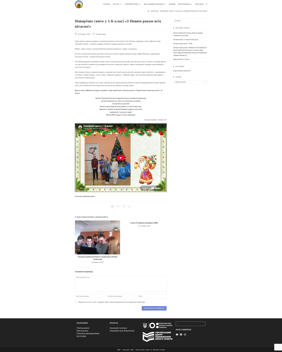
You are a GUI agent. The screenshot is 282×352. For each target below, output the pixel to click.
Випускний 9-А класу (181, 59)
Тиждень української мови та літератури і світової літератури (97, 258)
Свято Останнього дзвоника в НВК (144, 223)
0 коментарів (101, 34)
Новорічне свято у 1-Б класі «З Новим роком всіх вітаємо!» (183, 11)
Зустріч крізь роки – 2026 (182, 43)
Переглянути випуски (181, 71)
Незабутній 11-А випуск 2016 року (185, 40)
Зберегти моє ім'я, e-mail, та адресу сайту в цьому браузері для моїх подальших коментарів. (111, 302)
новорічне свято (89, 196)
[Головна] (148, 11)
